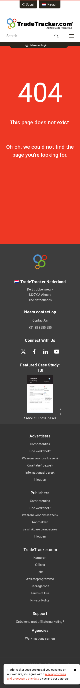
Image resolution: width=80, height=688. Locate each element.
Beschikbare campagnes (40, 529)
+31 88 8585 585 (40, 327)
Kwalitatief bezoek (40, 465)
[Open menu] (72, 36)
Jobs (40, 572)
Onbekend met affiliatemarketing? (40, 621)
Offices (40, 565)
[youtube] (56, 351)
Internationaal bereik (40, 472)
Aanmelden (40, 522)
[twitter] (23, 351)
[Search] (56, 36)
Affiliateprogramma (40, 579)
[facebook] (34, 351)
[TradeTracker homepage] (40, 23)
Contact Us (40, 320)
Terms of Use (40, 593)
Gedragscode (40, 586)
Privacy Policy (40, 600)
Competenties (40, 444)
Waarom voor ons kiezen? (40, 458)
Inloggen (40, 479)
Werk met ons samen (40, 638)
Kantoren (40, 557)
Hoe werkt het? (40, 451)
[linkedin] (45, 351)
